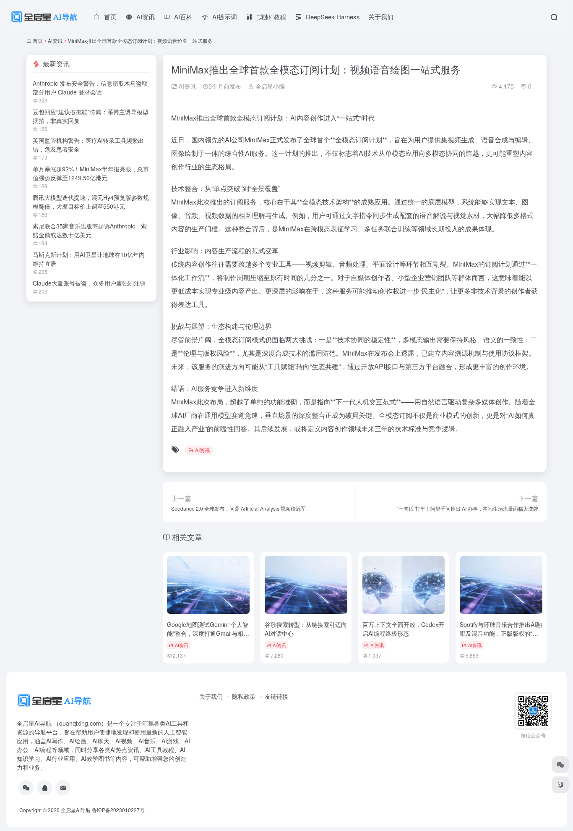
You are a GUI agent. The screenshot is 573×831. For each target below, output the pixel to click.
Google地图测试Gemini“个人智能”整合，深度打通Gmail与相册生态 (208, 633)
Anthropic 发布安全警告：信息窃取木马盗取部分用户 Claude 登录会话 (90, 87)
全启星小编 (269, 86)
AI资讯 (55, 40)
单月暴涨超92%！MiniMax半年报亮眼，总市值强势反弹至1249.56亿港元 (91, 173)
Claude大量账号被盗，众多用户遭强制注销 (89, 283)
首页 (38, 40)
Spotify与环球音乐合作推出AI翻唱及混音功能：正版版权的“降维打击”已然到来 (501, 633)
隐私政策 (243, 696)
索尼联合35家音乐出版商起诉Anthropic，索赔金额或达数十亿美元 (90, 230)
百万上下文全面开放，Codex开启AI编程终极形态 (403, 628)
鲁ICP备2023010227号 (118, 809)
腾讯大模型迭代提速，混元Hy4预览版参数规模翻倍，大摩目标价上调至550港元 (91, 201)
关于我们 (380, 16)
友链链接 (276, 696)
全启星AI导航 (76, 809)
